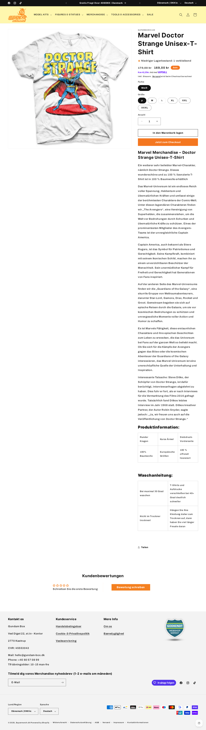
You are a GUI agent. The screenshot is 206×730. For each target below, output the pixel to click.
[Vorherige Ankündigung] (66, 3)
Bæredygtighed (114, 633)
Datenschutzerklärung (80, 722)
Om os (108, 626)
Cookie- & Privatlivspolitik (72, 633)
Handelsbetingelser (68, 626)
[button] (42, 14)
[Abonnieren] (62, 682)
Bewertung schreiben (131, 587)
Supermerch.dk (23, 723)
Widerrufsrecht (60, 722)
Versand (156, 76)
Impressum (118, 722)
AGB (97, 722)
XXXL (144, 107)
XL (172, 100)
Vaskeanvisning (66, 640)
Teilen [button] (144, 547)
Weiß (144, 88)
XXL (184, 100)
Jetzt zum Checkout (168, 142)
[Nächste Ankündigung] (139, 3)
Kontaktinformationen (137, 722)
